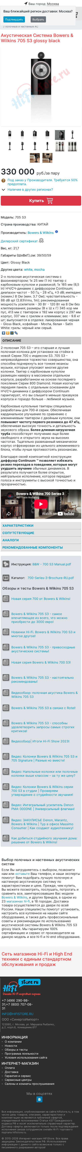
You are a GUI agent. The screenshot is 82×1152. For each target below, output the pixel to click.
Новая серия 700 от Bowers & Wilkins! (40, 599)
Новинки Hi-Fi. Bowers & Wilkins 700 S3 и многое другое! (43, 634)
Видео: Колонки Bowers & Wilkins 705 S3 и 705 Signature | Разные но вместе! (44, 758)
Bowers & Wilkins (41, 233)
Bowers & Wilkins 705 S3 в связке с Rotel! (43, 708)
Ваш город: (43, 4)
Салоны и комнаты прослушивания (29, 1083)
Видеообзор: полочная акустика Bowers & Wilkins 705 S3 (44, 695)
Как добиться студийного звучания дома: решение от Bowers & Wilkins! (44, 840)
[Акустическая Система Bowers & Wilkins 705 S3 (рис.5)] (60, 135)
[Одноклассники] (8, 332)
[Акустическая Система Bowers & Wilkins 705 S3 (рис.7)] (10, 146)
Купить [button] (37, 200)
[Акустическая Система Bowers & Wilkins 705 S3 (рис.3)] (35, 135)
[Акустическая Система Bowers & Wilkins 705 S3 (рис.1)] (10, 135)
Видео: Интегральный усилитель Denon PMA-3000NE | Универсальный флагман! (42, 807)
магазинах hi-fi (18, 901)
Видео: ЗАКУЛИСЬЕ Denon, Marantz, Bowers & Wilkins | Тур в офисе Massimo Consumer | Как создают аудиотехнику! (42, 824)
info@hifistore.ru (17, 1014)
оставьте (22, 874)
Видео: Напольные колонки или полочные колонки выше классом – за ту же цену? (44, 773)
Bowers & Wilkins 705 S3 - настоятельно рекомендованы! (42, 679)
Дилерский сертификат (20, 241)
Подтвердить (14, 19)
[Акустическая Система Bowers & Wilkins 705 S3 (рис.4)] (47, 135)
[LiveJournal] (16, 332)
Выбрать (38, 19)
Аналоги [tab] (10, 540)
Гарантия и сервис (18, 1075)
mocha (39, 269)
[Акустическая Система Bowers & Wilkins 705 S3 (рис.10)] (47, 146)
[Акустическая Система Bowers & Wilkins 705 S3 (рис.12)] (72, 146)
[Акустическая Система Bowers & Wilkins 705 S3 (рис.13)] (35, 158)
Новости (11, 1045)
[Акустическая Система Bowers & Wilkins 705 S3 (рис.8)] (22, 146)
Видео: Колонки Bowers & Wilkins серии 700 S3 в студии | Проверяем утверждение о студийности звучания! (42, 791)
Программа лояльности (21, 1053)
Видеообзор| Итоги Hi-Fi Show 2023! (40, 741)
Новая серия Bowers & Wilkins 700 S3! (41, 662)
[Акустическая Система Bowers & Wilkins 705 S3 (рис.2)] (22, 135)
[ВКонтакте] (4, 332)
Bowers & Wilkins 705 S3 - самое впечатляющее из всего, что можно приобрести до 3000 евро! (39, 618)
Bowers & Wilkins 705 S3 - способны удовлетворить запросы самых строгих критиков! (42, 727)
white (28, 269)
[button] (41, 182)
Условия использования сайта (26, 1057)
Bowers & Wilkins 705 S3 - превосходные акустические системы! (43, 649)
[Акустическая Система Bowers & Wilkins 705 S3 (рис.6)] (72, 135)
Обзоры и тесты (16, 1049)
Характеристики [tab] (17, 526)
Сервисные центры (18, 1079)
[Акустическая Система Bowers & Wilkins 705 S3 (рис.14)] (47, 158)
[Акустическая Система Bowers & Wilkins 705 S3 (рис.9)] (35, 146)
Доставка (11, 1072)
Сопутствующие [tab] (18, 533)
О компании (13, 1041)
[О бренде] (56, 231)
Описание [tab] (11, 340)
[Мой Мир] (12, 332)
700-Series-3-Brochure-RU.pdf (51, 578)
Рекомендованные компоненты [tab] (32, 547)
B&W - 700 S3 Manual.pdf (51, 564)
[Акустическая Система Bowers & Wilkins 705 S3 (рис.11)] (60, 146)
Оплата (10, 1067)
